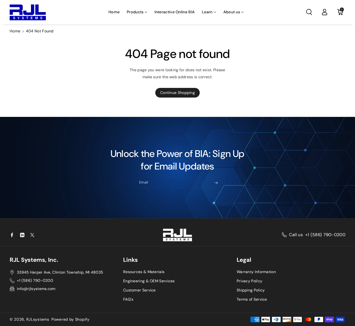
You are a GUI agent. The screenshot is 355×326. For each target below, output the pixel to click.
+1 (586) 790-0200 (325, 235)
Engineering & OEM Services (149, 280)
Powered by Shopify (70, 319)
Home (15, 31)
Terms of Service (252, 299)
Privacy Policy (249, 280)
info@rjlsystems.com (36, 288)
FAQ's (128, 299)
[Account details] (324, 12)
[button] (137, 12)
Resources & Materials (143, 271)
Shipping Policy (251, 290)
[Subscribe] (216, 182)
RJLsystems (37, 319)
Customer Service (139, 290)
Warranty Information (256, 271)
